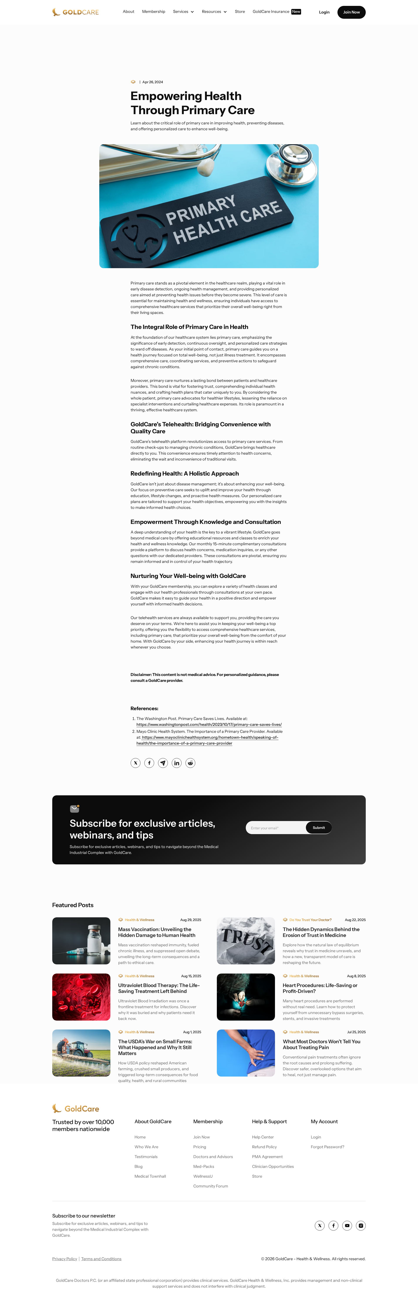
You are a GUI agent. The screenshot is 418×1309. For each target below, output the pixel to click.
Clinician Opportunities (273, 1166)
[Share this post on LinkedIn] (177, 763)
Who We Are (146, 1147)
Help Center (263, 1137)
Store (257, 1176)
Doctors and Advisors (213, 1156)
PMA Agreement (267, 1156)
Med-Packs (203, 1166)
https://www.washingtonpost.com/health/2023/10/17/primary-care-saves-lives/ (209, 724)
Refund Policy (264, 1147)
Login (324, 12)
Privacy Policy (64, 1259)
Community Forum (210, 1186)
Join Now (351, 12)
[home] (75, 12)
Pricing (199, 1147)
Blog (139, 1166)
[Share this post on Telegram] (163, 763)
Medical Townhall (150, 1176)
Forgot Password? (327, 1147)
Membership (153, 11)
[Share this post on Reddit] (190, 763)
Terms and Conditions (101, 1259)
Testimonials (146, 1156)
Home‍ (140, 1137)
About (128, 11)
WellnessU (203, 1176)
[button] (183, 11)
